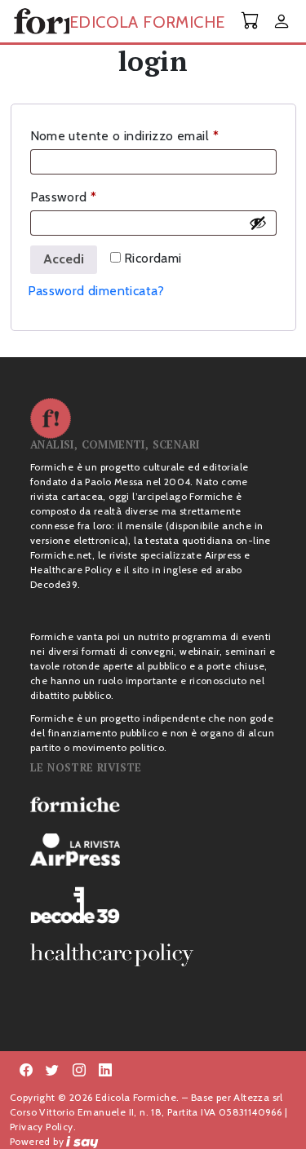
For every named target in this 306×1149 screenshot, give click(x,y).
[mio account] (281, 22)
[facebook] (79, 1070)
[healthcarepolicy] (153, 955)
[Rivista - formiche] (153, 804)
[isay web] (82, 1141)
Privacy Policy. (43, 1126)
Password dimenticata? (96, 290)
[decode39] (153, 904)
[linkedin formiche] (105, 1070)
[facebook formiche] (26, 1070)
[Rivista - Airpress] (153, 850)
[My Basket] (250, 21)
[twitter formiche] (52, 1070)
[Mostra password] (258, 223)
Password (90, 196)
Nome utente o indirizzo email (151, 135)
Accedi (63, 259)
